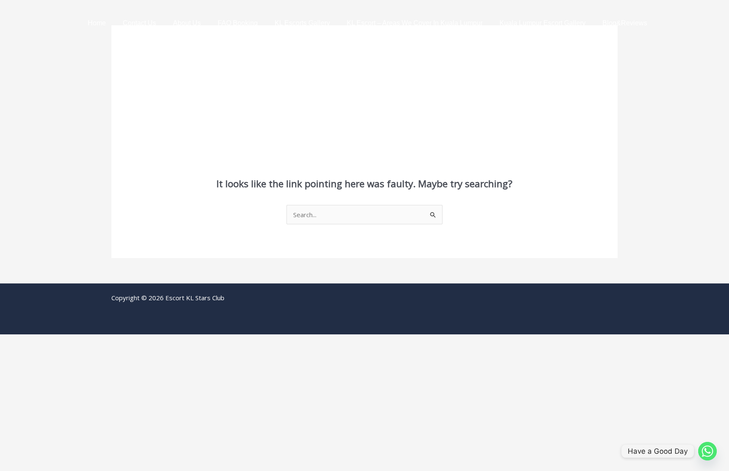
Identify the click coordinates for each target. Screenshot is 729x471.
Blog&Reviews (624, 23)
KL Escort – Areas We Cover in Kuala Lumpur (415, 23)
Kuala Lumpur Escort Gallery (543, 23)
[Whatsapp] (707, 451)
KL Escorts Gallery (302, 23)
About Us (187, 23)
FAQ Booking (238, 23)
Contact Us (139, 23)
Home (97, 23)
